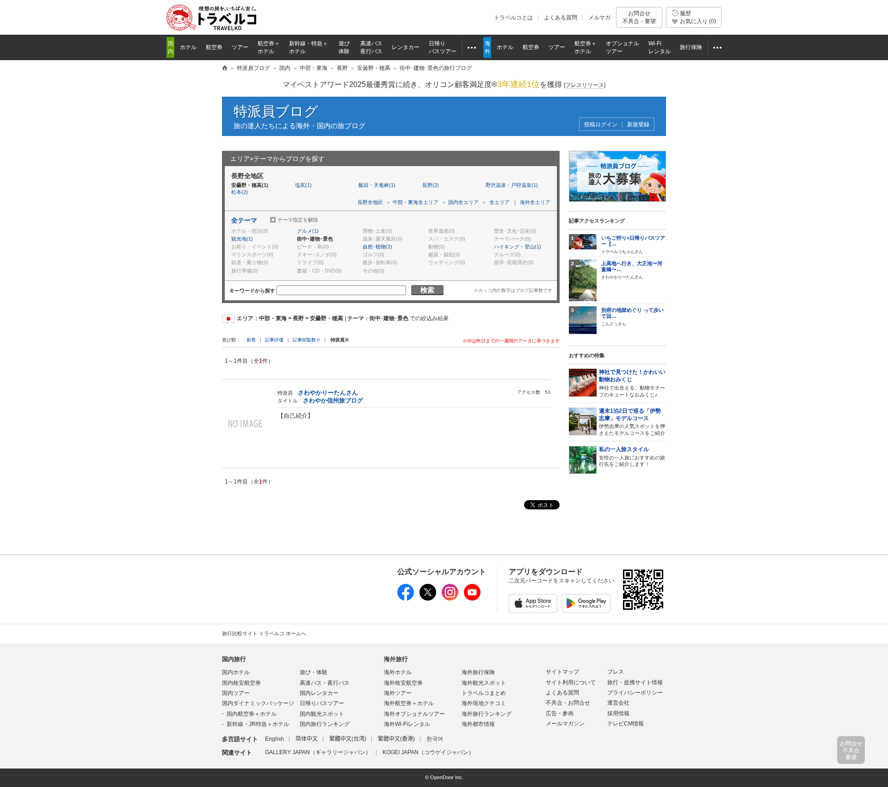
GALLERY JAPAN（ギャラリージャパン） (318, 752)
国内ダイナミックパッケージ (258, 703)
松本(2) (239, 192)
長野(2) (430, 185)
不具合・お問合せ (568, 703)
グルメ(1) (308, 231)
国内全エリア (463, 202)
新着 (252, 339)
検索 (427, 290)
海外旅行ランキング (487, 714)
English (274, 739)
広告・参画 (560, 713)
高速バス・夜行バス (325, 683)
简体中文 (307, 739)
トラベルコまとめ (484, 693)
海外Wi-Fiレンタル (407, 724)
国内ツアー (236, 693)
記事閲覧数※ (307, 339)
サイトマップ (562, 672)
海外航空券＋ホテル (409, 703)
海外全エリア (535, 202)
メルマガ (599, 17)
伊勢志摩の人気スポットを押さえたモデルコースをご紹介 (632, 422)
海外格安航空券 (403, 683)
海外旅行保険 (478, 672)
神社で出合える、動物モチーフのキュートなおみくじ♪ (632, 383)
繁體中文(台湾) (347, 739)
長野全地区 (370, 202)
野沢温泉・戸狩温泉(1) (512, 185)
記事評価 (274, 339)
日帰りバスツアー (322, 703)
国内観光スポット (322, 714)
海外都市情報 (478, 724)
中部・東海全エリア (415, 202)
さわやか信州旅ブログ (333, 400)
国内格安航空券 (241, 683)
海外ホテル (398, 672)
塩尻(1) (303, 185)
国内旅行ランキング (325, 724)
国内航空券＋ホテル (252, 714)
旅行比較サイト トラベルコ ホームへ (264, 633)
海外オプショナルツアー (414, 714)
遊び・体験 (313, 672)
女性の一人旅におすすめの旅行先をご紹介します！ (632, 456)
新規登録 (638, 125)
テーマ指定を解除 (298, 220)
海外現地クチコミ (484, 703)
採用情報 (618, 713)
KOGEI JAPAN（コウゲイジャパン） (428, 752)
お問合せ (639, 17)
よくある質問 (560, 17)
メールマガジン (565, 723)
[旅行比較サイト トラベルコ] (225, 68)
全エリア (499, 202)
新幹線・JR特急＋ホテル (258, 724)
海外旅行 (396, 659)
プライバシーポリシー (635, 692)
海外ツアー (398, 693)
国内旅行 (234, 659)
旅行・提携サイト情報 (635, 682)
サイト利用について (571, 682)
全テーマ (244, 220)
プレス (615, 672)
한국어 (434, 739)
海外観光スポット (484, 683)
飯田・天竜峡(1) (376, 185)
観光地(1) (242, 239)
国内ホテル (236, 672)
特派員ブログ (276, 111)
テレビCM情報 (625, 723)
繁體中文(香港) (396, 739)
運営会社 (618, 703)
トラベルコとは (513, 17)
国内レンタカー (319, 693)
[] (584, 85)
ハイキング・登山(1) (517, 246)
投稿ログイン (600, 125)
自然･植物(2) (377, 246)
